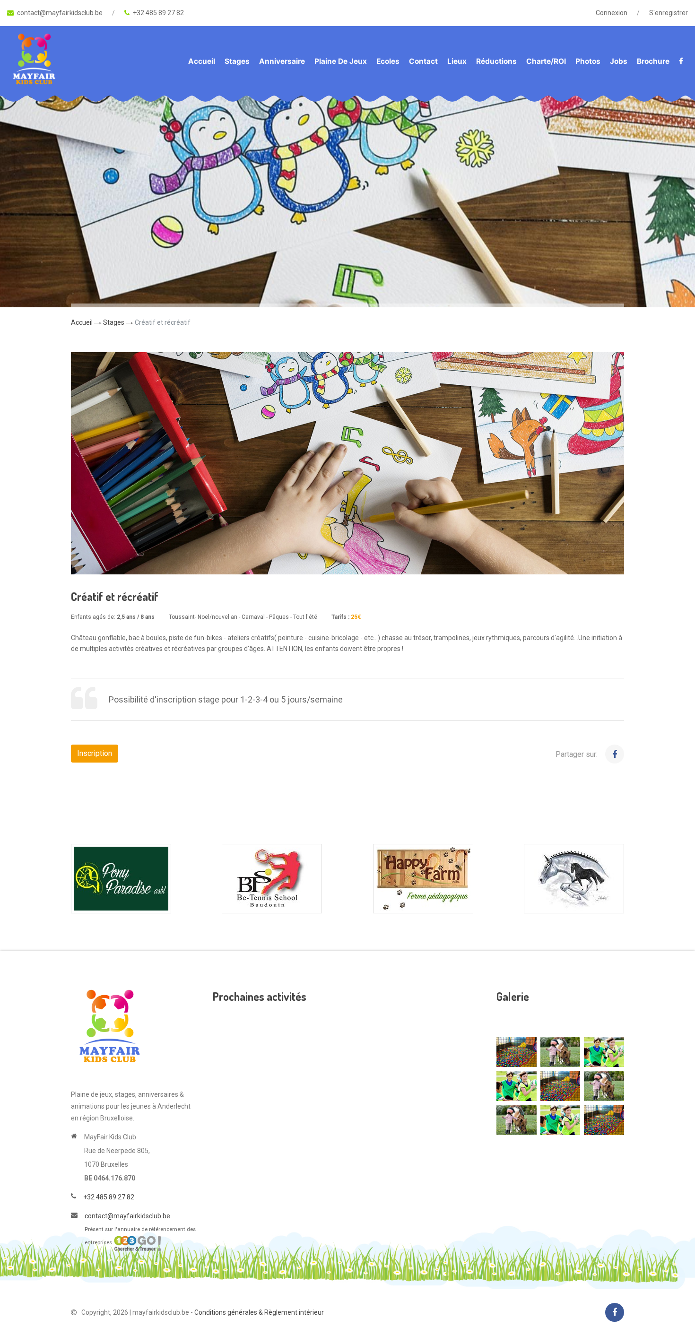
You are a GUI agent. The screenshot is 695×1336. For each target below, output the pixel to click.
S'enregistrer (668, 13)
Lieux (457, 61)
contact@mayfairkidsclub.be (60, 13)
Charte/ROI (546, 61)
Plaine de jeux (340, 61)
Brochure (653, 61)
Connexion (611, 13)
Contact (423, 61)
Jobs (618, 61)
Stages (237, 61)
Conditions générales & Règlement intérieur (259, 1312)
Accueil (201, 61)
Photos (587, 61)
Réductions (496, 61)
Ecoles (388, 61)
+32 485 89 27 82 (158, 13)
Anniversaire (282, 61)
